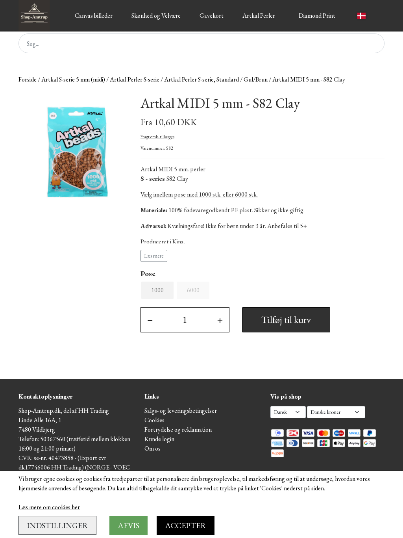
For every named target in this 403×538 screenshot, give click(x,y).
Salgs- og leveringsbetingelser (180, 410)
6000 (193, 290)
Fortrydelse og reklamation (178, 429)
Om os (152, 448)
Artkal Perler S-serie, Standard (201, 79)
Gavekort (212, 15)
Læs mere (154, 255)
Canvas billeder (94, 15)
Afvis (128, 525)
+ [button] (220, 320)
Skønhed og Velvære (156, 15)
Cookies (154, 420)
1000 (157, 290)
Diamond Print (317, 15)
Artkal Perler (258, 15)
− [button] (150, 320)
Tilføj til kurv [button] (286, 320)
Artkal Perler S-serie (134, 79)
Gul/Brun (256, 79)
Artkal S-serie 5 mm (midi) (73, 79)
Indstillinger (57, 525)
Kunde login (159, 439)
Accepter (185, 525)
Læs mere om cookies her (49, 507)
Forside (27, 79)
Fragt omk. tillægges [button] (157, 136)
